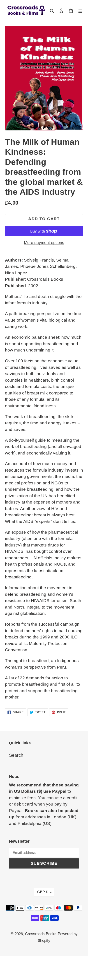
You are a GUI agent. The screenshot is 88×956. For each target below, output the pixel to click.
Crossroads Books (40, 934)
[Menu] (80, 10)
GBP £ (42, 892)
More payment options (44, 242)
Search (16, 755)
